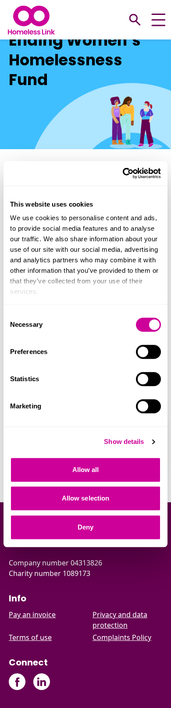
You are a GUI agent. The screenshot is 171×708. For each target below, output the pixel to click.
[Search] (135, 20)
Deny (85, 527)
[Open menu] (158, 20)
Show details (124, 441)
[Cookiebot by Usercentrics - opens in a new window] (123, 173)
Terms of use (30, 637)
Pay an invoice (32, 614)
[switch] (148, 352)
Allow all (85, 469)
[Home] (31, 20)
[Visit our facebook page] (17, 681)
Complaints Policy (122, 637)
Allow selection (86, 498)
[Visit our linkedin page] (41, 681)
